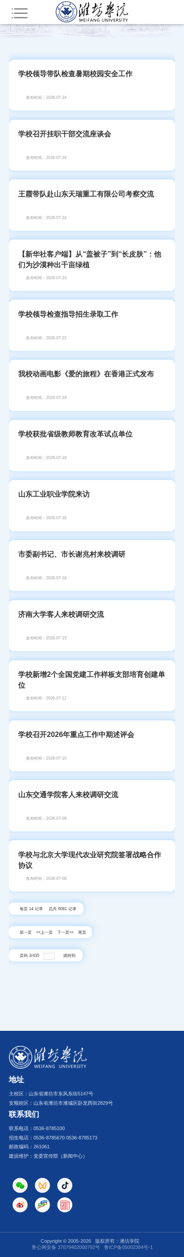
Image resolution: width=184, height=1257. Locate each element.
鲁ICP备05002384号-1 (128, 1247)
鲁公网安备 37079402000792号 (66, 1247)
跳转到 (70, 955)
